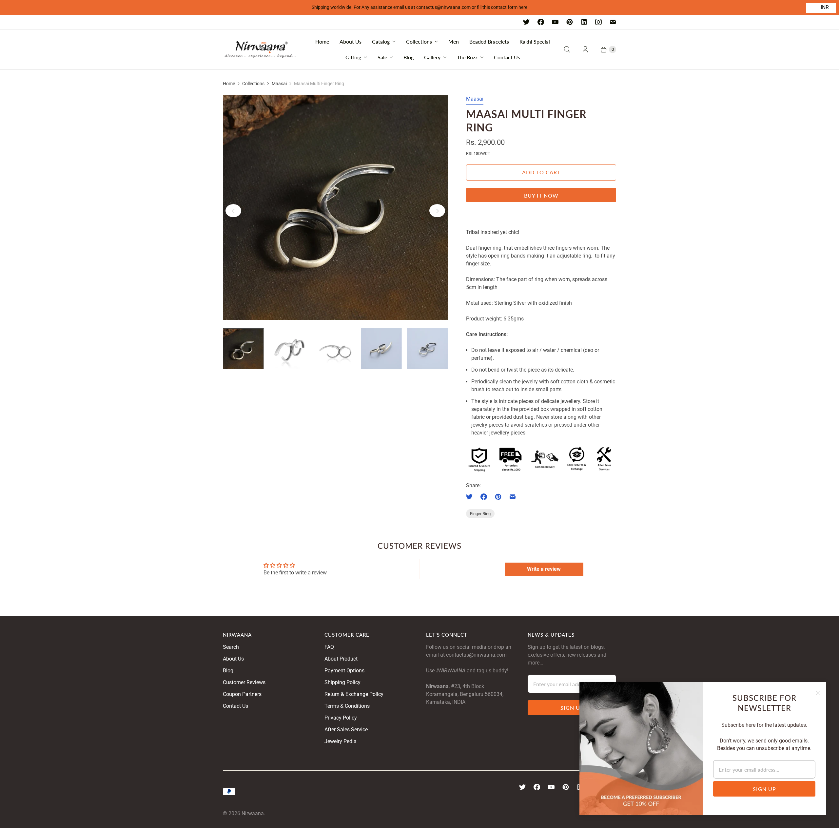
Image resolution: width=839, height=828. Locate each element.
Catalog (381, 41)
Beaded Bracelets (489, 41)
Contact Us (507, 57)
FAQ (329, 647)
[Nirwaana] (260, 49)
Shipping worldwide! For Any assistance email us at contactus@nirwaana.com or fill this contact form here (419, 7)
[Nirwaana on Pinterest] (569, 22)
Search (231, 647)
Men (453, 41)
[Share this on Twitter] (471, 497)
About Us (350, 41)
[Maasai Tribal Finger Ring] (335, 207)
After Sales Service (346, 729)
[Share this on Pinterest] (498, 497)
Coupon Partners (242, 694)
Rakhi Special (534, 41)
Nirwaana (253, 813)
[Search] (567, 49)
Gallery (432, 57)
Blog (408, 57)
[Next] (437, 210)
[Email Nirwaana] (613, 22)
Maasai (279, 83)
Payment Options (344, 670)
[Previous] (233, 210)
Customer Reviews (244, 682)
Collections (419, 41)
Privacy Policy (340, 718)
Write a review (544, 569)
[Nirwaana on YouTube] (555, 22)
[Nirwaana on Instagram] (598, 22)
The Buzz (467, 57)
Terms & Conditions (347, 706)
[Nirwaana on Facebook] (541, 22)
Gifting (353, 57)
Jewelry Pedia (340, 741)
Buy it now (541, 195)
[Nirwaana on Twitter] (526, 22)
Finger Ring (480, 513)
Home (322, 41)
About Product (341, 659)
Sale (382, 57)
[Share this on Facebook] (484, 497)
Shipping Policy (342, 682)
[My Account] (585, 49)
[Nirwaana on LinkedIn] (584, 22)
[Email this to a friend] (512, 497)
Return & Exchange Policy (353, 694)
